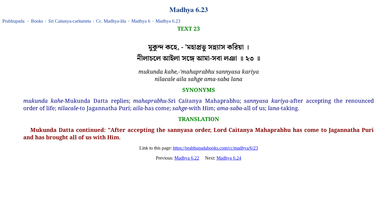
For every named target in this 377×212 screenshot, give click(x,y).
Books (37, 21)
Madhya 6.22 (186, 157)
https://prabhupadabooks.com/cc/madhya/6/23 (215, 147)
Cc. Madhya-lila (111, 21)
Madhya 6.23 (168, 21)
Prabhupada (13, 21)
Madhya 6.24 (228, 157)
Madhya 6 (140, 21)
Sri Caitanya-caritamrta (69, 21)
